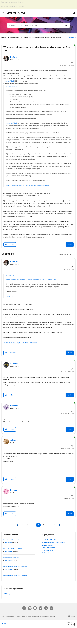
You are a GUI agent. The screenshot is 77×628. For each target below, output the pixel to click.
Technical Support (48, 553)
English (3, 37)
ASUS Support (8, 594)
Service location (47, 545)
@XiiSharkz (33, 343)
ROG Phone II (25, 37)
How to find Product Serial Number (53, 542)
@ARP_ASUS (7, 343)
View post (9, 296)
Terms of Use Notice (8, 616)
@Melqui (26, 343)
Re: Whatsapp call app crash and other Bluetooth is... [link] (47, 37)
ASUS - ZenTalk (16, 13)
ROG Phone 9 (8, 569)
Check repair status (48, 548)
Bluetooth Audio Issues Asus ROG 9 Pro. (15, 566)
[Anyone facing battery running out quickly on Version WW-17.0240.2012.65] (74, 255)
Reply (70, 244)
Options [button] (71, 37)
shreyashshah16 (11, 86)
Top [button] (5, 623)
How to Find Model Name (50, 540)
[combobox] (46, 25)
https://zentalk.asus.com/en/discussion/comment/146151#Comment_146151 (31, 280)
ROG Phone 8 (8, 542)
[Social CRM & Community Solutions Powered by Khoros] (71, 624)
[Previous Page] (17, 525)
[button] (6, 244)
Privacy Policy (21, 616)
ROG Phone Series (13, 37)
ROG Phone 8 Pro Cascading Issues (13, 540)
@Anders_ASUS (8, 81)
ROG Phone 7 (8, 551)
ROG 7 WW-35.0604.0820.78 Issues (14, 549)
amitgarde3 (10, 275)
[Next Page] (59, 525)
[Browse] (4, 13)
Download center (47, 550)
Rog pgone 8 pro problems (11, 558)
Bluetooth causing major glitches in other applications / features (27, 185)
